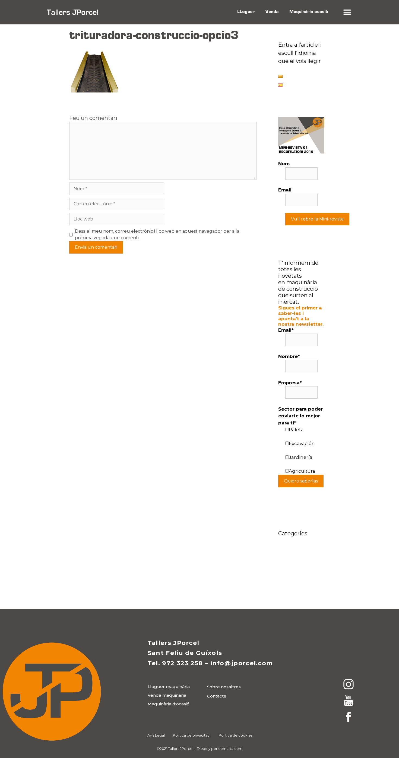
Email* (286, 330)
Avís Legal (156, 735)
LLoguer (246, 12)
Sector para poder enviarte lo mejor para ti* (300, 416)
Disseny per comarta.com (219, 748)
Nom (284, 163)
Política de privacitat (191, 735)
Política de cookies (235, 735)
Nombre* (289, 356)
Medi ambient (294, 579)
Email (285, 190)
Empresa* (290, 382)
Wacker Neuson (297, 587)
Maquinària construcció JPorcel (292, 564)
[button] (347, 12)
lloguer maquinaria (301, 549)
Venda (271, 12)
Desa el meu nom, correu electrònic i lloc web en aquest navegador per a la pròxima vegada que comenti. (157, 234)
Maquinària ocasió (308, 12)
